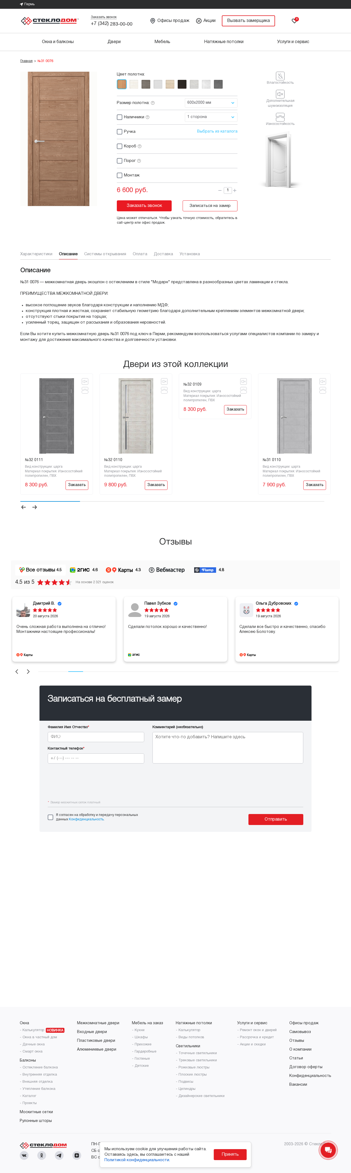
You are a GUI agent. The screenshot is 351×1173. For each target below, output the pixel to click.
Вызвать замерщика (248, 21)
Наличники (134, 117)
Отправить (276, 819)
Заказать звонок (104, 17)
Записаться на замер (210, 206)
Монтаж (132, 175)
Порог (130, 161)
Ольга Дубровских (273, 603)
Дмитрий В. (44, 603)
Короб (130, 146)
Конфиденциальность (86, 819)
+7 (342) (111, 23)
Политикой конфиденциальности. (137, 1160)
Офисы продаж (173, 21)
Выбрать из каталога (217, 131)
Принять (230, 1155)
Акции (209, 21)
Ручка (129, 132)
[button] (23, 508)
